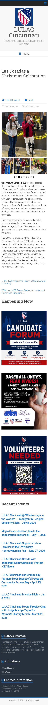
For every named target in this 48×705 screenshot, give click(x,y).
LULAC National (7, 668)
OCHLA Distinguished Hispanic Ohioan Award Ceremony (23, 282)
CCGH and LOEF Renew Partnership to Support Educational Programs (23, 291)
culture (36, 106)
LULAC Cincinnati (24, 32)
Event (30, 100)
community (29, 106)
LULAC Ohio (6, 672)
